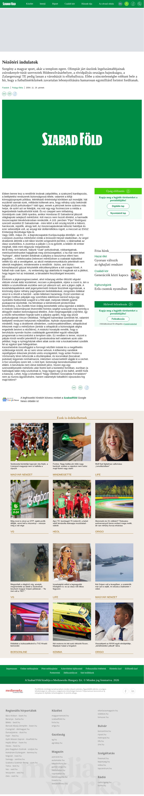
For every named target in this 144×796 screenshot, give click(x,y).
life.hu (101, 741)
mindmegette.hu (59, 777)
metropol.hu (103, 737)
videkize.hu (103, 713)
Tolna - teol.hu (12, 765)
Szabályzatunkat (130, 324)
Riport (55, 4)
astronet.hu (57, 756)
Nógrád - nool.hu (14, 756)
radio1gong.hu (105, 782)
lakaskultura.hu (59, 763)
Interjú (43, 4)
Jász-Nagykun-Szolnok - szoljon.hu (22, 749)
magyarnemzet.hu (60, 715)
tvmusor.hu (103, 717)
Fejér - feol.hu (12, 735)
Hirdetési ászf (115, 668)
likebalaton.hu (58, 770)
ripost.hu (102, 734)
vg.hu (54, 739)
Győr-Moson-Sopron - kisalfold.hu (21, 739)
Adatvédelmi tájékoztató (71, 668)
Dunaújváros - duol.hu (16, 732)
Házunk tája (86, 4)
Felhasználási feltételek (96, 668)
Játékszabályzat (70, 673)
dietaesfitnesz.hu (60, 783)
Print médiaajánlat (49, 668)
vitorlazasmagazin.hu (108, 710)
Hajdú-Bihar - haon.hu (16, 742)
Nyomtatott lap (118, 213)
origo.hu (56, 725)
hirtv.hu (55, 722)
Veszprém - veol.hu (15, 772)
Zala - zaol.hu (12, 776)
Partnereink (55, 673)
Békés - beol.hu (13, 722)
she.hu (101, 744)
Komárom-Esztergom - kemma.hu (21, 752)
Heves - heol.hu (13, 746)
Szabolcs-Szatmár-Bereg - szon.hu (22, 762)
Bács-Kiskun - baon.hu (16, 715)
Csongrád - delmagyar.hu (18, 729)
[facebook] (125, 691)
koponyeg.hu (104, 761)
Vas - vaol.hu (12, 769)
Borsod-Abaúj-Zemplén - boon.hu (21, 725)
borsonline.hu (104, 731)
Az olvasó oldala (106, 4)
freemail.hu (103, 758)
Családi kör (70, 4)
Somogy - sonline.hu (15, 759)
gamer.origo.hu (59, 766)
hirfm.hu (102, 785)
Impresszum (11, 668)
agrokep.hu (57, 743)
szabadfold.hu (58, 719)
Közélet (29, 4)
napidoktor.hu (58, 773)
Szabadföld (71, 397)
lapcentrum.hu (105, 768)
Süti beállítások (87, 673)
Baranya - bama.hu (15, 719)
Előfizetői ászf (131, 668)
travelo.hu (56, 780)
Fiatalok (5, 88)
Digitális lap (118, 206)
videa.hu (102, 765)
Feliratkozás (118, 319)
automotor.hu (58, 760)
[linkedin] (132, 691)
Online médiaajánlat (29, 668)
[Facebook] (133, 4)
